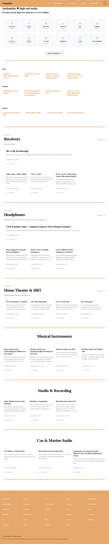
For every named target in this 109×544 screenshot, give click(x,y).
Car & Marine (71, 3)
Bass (46, 514)
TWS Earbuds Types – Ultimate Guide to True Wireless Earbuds (74, 76)
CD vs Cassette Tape (63, 302)
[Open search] (105, 3)
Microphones (5, 525)
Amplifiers (90, 519)
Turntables (48, 525)
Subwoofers (26, 504)
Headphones (69, 514)
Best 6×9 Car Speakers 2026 (53, 92)
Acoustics (68, 519)
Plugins (47, 519)
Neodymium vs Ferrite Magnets (10, 92)
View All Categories (53, 53)
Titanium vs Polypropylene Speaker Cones (11, 76)
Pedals (25, 525)
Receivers (26, 499)
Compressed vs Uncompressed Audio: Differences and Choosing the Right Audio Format (87, 453)
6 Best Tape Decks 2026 (54, 113)
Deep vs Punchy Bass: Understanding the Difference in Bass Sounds (15, 351)
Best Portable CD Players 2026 (11, 114)
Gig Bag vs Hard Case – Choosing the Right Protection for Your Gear (41, 351)
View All (100, 139)
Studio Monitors (92, 499)
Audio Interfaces (49, 504)
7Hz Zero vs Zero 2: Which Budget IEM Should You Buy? (73, 93)
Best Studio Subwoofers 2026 (66, 401)
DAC (46, 499)
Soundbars (26, 509)
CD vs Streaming (86, 302)
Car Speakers (5, 509)
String (89, 509)
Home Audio (58, 3)
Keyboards (48, 509)
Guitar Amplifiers (7, 504)
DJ (3, 519)
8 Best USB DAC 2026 (33, 113)
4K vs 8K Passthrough (17, 151)
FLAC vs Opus (36, 174)
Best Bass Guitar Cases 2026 (65, 349)
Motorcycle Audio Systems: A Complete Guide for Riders (53, 76)
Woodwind (5, 514)
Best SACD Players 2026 (76, 113)
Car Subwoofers (92, 504)
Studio (83, 3)
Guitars (25, 519)
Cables (68, 525)
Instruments (94, 3)
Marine (68, 499)
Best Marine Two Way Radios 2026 (51, 451)
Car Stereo (69, 504)
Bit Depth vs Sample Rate (38, 401)
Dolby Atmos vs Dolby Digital (16, 174)
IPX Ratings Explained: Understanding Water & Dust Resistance (33, 93)
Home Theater (6, 499)
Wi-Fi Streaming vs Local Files (16, 302)
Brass (67, 509)
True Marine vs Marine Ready (32, 75)
